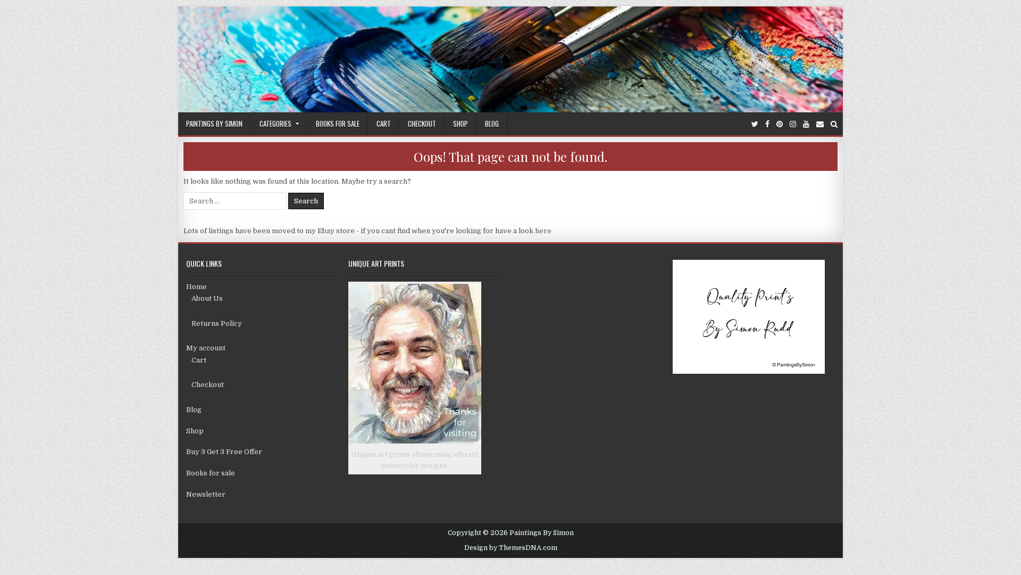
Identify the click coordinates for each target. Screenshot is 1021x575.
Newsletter (205, 494)
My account (205, 348)
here (543, 231)
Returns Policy (216, 323)
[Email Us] (820, 124)
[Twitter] (754, 124)
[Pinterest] (779, 124)
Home (196, 287)
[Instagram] (793, 124)
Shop (460, 123)
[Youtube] (806, 124)
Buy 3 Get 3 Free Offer (224, 452)
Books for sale (337, 123)
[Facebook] (767, 124)
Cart (383, 123)
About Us (207, 298)
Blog (492, 123)
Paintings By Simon (214, 123)
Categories (275, 123)
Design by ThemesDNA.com (510, 548)
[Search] (834, 124)
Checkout (422, 123)
